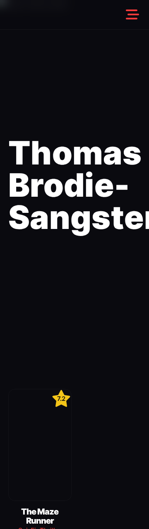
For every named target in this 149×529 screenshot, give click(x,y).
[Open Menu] (132, 15)
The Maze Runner (39, 516)
